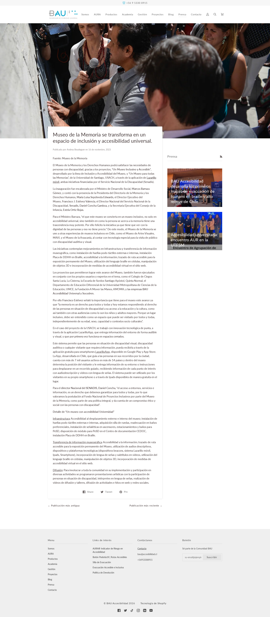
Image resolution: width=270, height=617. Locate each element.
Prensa (51, 584)
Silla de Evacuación (102, 562)
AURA (51, 553)
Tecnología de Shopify (153, 603)
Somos (51, 548)
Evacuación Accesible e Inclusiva (108, 567)
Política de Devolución (103, 572)
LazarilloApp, (102, 351)
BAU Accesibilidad (117, 603)
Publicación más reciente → (146, 505)
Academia (52, 564)
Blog (50, 579)
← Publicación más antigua (64, 505)
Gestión (51, 569)
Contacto (52, 590)
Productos (53, 559)
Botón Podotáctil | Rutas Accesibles (110, 557)
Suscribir (212, 557)
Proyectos (52, 574)
